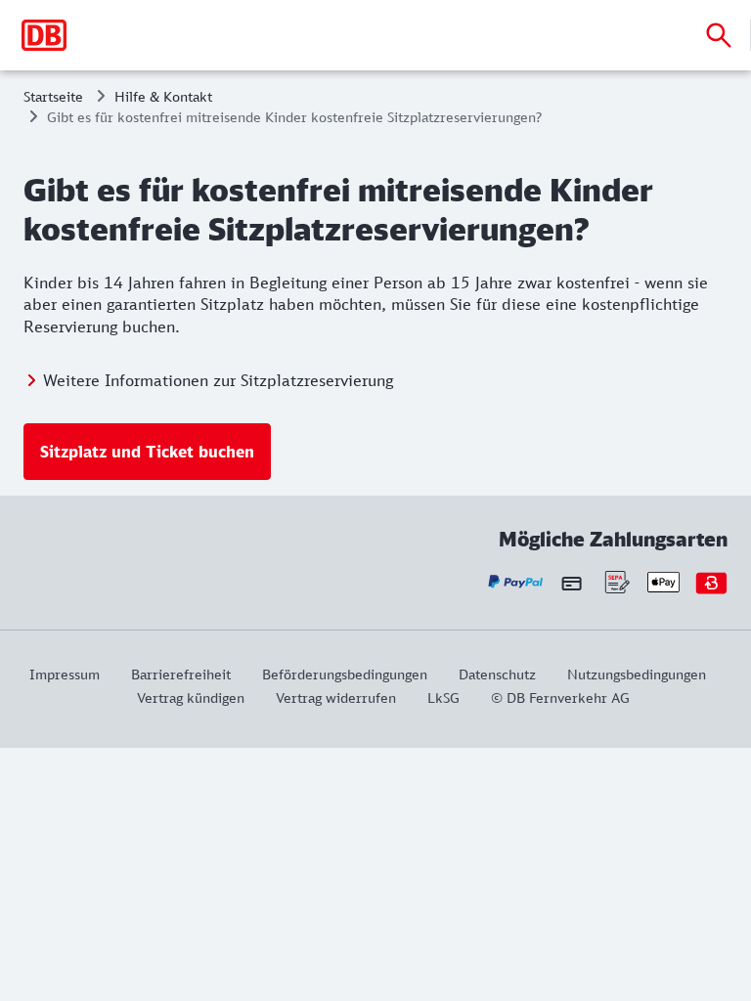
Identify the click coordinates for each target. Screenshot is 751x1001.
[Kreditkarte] (571, 582)
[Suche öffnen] (718, 35)
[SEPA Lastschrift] (615, 582)
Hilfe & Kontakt (163, 96)
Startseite (53, 96)
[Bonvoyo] (711, 582)
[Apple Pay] (663, 582)
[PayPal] (516, 582)
